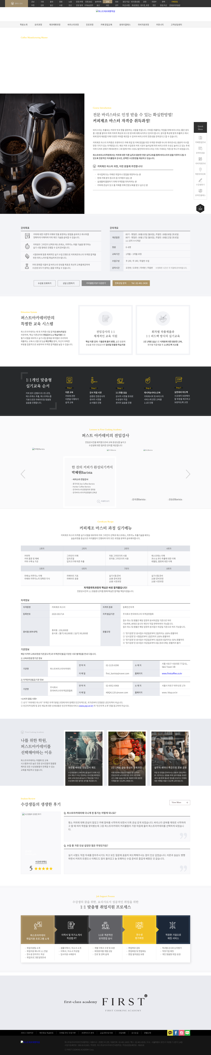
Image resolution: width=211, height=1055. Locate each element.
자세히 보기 (105, 501)
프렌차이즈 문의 (88, 1032)
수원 (60, 5)
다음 (188, 474)
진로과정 (89, 24)
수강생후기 (200, 184)
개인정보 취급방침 (46, 1032)
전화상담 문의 (131, 283)
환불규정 (147, 1032)
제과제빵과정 (54, 24)
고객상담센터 (176, 24)
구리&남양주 (88, 5)
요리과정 (38, 24)
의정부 (154, 1)
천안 (154, 5)
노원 (70, 1)
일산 (51, 5)
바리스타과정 (73, 24)
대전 (107, 5)
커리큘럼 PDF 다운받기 (96, 283)
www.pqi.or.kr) (86, 705)
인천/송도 (88, 1)
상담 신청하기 (68, 283)
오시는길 (134, 1032)
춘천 (144, 1)
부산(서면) (126, 5)
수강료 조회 (29, 71)
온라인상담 (200, 152)
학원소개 (23, 24)
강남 (32, 1)
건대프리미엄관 (174, 5)
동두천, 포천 (144, 5)
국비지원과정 (143, 24)
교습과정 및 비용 (106, 1032)
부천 (32, 5)
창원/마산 (163, 5)
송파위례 (98, 1)
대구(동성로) (135, 1)
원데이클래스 (125, 24)
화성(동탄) (135, 5)
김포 (42, 5)
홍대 (51, 1)
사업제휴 (122, 1032)
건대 (107, 1)
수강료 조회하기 (44, 283)
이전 (23, 474)
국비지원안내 (200, 163)
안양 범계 (79, 5)
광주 (116, 5)
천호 (116, 1)
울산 (98, 5)
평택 (163, 1)
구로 (42, 1)
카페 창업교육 (106, 24)
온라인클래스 (200, 195)
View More (176, 802)
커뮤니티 (160, 24)
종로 (60, 1)
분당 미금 (126, 1)
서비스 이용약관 (27, 1032)
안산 (70, 5)
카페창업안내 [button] (200, 142)
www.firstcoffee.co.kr (172, 673)
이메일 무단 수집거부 (67, 1032)
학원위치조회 (200, 174)
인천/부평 (79, 1)
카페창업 (174, 1)
